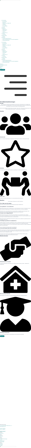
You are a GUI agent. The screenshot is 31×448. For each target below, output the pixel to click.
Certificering (3, 37)
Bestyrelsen (4, 22)
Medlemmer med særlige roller (7, 23)
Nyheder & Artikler (4, 35)
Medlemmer (3, 49)
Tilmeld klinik (4, 30)
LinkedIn (1, 445)
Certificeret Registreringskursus (7, 38)
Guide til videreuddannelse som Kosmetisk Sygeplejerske (10, 39)
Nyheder (4, 36)
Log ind (4, 31)
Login (1, 434)
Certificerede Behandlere (6, 40)
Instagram (1, 443)
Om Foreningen (4, 20)
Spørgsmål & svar (5, 32)
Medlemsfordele (5, 51)
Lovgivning (3, 33)
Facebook (1, 444)
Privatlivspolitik (2, 441)
